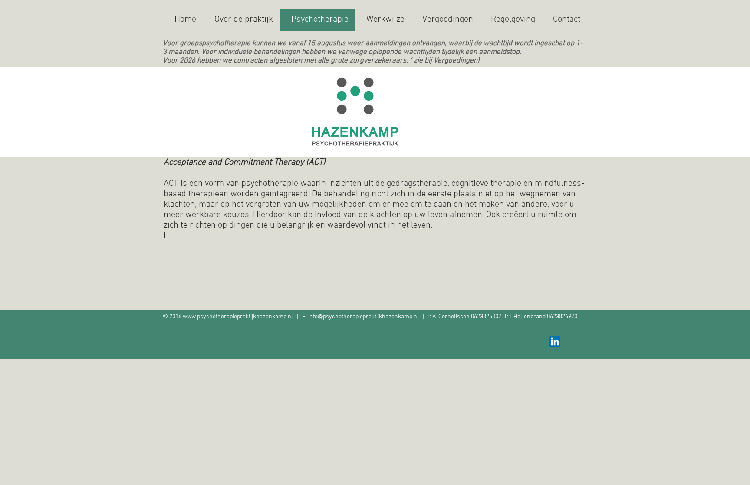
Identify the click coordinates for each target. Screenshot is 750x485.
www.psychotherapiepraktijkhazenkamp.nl (238, 316)
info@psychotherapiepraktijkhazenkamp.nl (363, 316)
